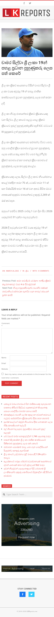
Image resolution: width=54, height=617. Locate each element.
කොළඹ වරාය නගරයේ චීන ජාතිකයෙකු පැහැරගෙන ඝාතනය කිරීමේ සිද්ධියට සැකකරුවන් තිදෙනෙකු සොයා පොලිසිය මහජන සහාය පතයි (27, 408)
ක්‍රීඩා (27, 271)
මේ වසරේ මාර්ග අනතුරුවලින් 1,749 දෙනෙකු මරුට (27, 436)
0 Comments (43, 271)
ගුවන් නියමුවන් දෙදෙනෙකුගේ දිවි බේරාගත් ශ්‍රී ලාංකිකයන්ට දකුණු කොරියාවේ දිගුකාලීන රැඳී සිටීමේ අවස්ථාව (28, 472)
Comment (5, 324)
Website (5, 369)
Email (4, 363)
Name (4, 357)
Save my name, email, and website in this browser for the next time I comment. (26, 376)
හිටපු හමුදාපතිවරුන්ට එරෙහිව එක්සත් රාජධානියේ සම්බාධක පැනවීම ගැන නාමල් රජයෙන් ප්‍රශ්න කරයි (25, 291)
